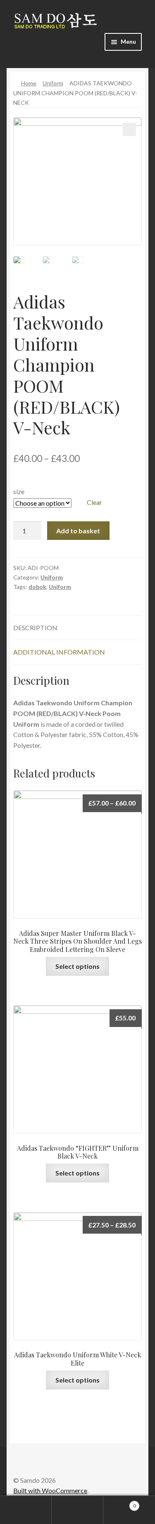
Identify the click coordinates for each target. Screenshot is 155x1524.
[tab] (77, 628)
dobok (37, 586)
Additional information (59, 652)
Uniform (53, 83)
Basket (119, 1503)
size (18, 491)
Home (28, 83)
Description (35, 627)
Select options (77, 966)
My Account (26, 1510)
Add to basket (78, 531)
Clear (94, 502)
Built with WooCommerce (50, 1490)
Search (77, 1510)
